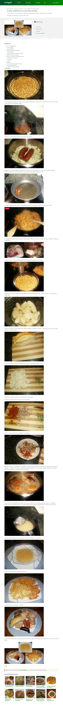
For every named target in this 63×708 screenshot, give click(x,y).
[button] (45, 3)
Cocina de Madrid (23, 670)
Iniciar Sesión (56, 2)
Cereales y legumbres (18, 8)
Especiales (28, 2)
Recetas (19, 2)
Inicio (8, 8)
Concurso (37, 2)
